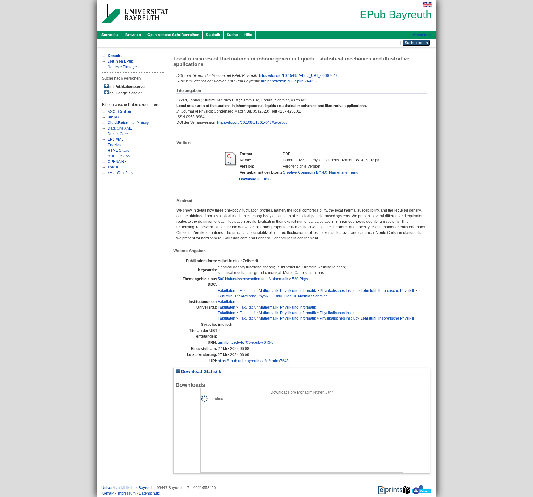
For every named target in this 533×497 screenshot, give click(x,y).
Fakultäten (226, 290)
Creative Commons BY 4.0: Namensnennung (320, 172)
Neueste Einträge (122, 67)
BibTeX (114, 117)
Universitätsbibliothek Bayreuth (128, 488)
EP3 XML (115, 139)
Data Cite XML (120, 128)
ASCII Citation (119, 112)
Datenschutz (149, 493)
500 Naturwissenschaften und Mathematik (253, 279)
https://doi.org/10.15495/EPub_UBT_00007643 (298, 75)
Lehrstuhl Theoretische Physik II (387, 290)
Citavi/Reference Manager (130, 123)
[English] (427, 4)
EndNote (115, 145)
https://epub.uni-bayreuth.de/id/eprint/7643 (253, 361)
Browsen (133, 35)
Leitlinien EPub (120, 61)
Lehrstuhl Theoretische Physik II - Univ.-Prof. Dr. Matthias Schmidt (272, 296)
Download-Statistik (200, 371)
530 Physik (301, 279)
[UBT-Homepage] (134, 26)
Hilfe (248, 35)
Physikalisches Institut (338, 290)
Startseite (110, 35)
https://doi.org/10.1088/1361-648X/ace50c (252, 122)
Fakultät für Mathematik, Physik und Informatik (277, 290)
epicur (113, 167)
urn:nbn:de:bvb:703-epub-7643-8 (289, 81)
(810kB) (255, 179)
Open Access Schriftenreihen (173, 35)
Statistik (213, 35)
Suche (232, 35)
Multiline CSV (119, 156)
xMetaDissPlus (120, 173)
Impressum (127, 493)
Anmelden (422, 35)
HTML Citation (120, 150)
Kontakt (108, 493)
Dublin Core (118, 134)
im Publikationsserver (127, 87)
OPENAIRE (117, 161)
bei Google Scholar (125, 93)
